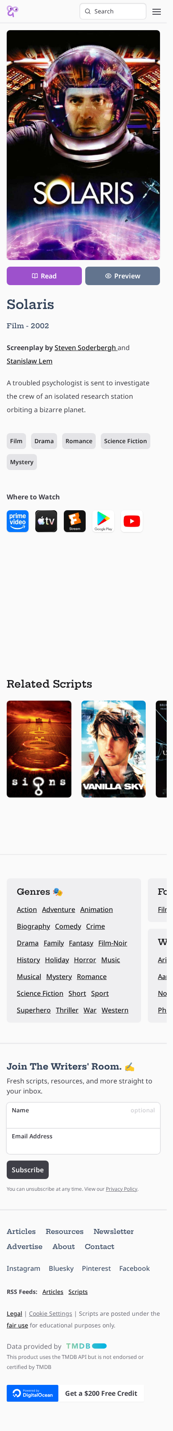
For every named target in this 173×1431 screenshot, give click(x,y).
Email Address (32, 1136)
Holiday (57, 959)
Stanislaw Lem (29, 361)
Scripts (78, 1292)
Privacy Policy (121, 1188)
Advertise (24, 1246)
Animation (96, 909)
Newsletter (114, 1231)
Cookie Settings (50, 1313)
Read (49, 275)
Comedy (68, 926)
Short (77, 993)
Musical (29, 976)
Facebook (134, 1268)
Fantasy (81, 943)
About (63, 1246)
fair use (17, 1325)
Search (104, 11)
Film (16, 441)
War (90, 1010)
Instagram (23, 1268)
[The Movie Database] (85, 1346)
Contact (99, 1246)
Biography (33, 926)
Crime (95, 926)
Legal (14, 1313)
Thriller (67, 1010)
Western (115, 1010)
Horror (85, 959)
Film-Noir (112, 943)
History (28, 959)
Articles (21, 1231)
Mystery (22, 462)
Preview (127, 275)
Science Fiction (125, 441)
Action (27, 909)
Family (54, 943)
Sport (100, 993)
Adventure (58, 909)
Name (83, 1110)
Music (110, 959)
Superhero (34, 1010)
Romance (79, 441)
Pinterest (96, 1268)
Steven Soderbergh (86, 347)
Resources (65, 1231)
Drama (44, 441)
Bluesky (61, 1268)
